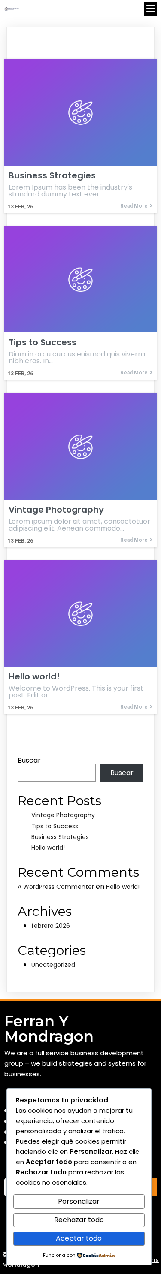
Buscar (29, 760)
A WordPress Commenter (56, 886)
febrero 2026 (50, 925)
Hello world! (48, 847)
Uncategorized (53, 964)
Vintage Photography (63, 815)
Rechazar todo (79, 1220)
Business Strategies (60, 837)
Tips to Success (54, 826)
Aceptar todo (79, 1238)
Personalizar (79, 1201)
